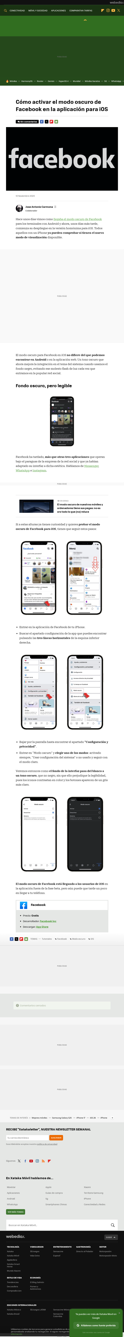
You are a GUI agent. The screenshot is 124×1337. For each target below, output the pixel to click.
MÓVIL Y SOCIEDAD (37, 10)
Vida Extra (35, 1255)
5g (47, 1198)
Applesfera (12, 1259)
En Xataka (64, 501)
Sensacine (58, 1251)
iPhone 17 (81, 1117)
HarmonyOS (27, 81)
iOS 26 (93, 1117)
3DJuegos (34, 1251)
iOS (92, 938)
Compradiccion (14, 1290)
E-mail (56, 121)
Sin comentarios (28, 121)
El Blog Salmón (37, 1282)
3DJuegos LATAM (38, 1309)
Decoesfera (12, 1286)
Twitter (118, 10)
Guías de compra (54, 1192)
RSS (43, 1160)
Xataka (10, 1251)
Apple (48, 1187)
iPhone (87, 1198)
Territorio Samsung (93, 1192)
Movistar (11, 1187)
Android (11, 1198)
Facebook (42, 121)
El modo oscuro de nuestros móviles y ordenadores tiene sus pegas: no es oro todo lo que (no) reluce (80, 508)
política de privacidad (47, 1144)
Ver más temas (15, 1211)
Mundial (76, 81)
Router (40, 81)
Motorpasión (105, 1251)
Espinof (56, 1255)
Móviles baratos (92, 81)
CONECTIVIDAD (17, 10)
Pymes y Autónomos (35, 1287)
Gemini (51, 81)
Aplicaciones (13, 1192)
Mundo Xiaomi (13, 1270)
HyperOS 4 (64, 81)
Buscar (113, 1225)
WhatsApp (116, 81)
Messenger (91, 466)
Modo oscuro (78, 938)
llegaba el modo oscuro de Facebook (78, 219)
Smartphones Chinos (56, 1204)
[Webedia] (117, 2)
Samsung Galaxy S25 (62, 1117)
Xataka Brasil (13, 1313)
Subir (109, 1237)
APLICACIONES (58, 10)
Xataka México (14, 1309)
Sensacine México (62, 1309)
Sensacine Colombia (58, 1315)
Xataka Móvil (13, 1255)
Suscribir (56, 1137)
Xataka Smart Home (13, 1265)
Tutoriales (47, 938)
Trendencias (13, 1282)
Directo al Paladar (84, 1251)
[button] (40, 207)
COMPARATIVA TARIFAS (80, 10)
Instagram (108, 10)
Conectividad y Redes (94, 1204)
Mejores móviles (40, 1117)
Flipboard (102, 10)
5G (105, 81)
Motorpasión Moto (108, 1255)
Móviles (13, 81)
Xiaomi (87, 1187)
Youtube (113, 10)
